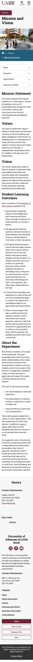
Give (16, 637)
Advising (12, 522)
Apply (16, 621)
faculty (7, 440)
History (11, 53)
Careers (5, 603)
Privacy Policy (16, 656)
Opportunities (8, 79)
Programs (7, 73)
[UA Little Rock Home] (3, 53)
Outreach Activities (11, 85)
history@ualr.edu (8, 503)
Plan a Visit (16, 627)
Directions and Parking (11, 607)
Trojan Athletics (8, 615)
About (5, 68)
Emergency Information (11, 611)
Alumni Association (9, 599)
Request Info (16, 632)
